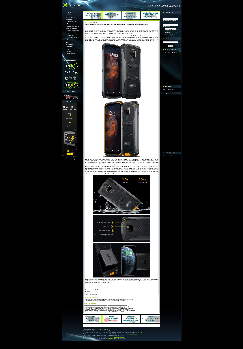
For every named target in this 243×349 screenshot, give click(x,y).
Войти (170, 29)
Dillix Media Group (112, 338)
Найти (170, 45)
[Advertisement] (170, 123)
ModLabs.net (98, 329)
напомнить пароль (168, 34)
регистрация (167, 32)
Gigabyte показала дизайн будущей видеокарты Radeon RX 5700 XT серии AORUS (104, 311)
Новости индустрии (93, 294)
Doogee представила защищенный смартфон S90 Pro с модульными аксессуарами (104, 300)
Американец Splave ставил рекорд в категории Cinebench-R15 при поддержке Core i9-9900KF (106, 309)
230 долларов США (103, 282)
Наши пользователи (129, 331)
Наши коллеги (119, 331)
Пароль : (165, 22)
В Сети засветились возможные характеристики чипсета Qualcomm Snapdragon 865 (104, 307)
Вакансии (89, 331)
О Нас (84, 331)
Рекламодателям (97, 331)
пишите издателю (119, 337)
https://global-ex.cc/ (132, 334)
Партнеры (111, 331)
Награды (105, 331)
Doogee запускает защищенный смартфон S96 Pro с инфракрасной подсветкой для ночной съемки (108, 299)
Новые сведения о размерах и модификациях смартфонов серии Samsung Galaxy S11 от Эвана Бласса (109, 310)
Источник (87, 291)
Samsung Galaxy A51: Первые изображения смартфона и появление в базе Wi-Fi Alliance (105, 305)
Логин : (165, 16)
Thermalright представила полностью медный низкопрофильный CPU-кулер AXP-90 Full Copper (107, 306)
